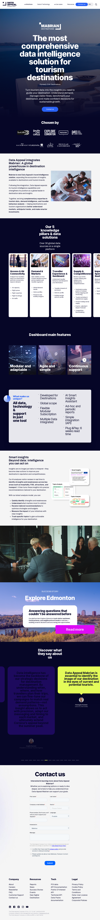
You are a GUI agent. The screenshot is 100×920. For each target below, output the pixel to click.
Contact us (13, 898)
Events (33, 892)
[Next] (84, 360)
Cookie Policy (77, 887)
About (11, 884)
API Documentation (59, 887)
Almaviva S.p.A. (44, 913)
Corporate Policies (79, 900)
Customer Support (16, 895)
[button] (50, 109)
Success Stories (36, 890)
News (32, 887)
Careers (12, 887)
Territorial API (56, 895)
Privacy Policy (77, 884)
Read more (75, 629)
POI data (54, 884)
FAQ (10, 892)
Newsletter (13, 890)
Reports (33, 884)
